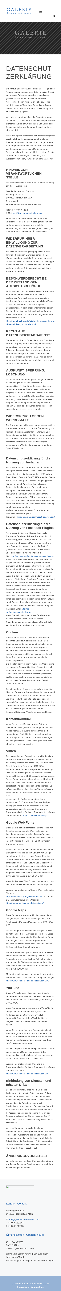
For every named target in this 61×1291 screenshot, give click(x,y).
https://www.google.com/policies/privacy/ (25, 903)
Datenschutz (37, 1287)
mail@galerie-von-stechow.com (27, 213)
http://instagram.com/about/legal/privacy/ (36, 517)
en (40, 11)
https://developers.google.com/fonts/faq (24, 896)
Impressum (23, 1287)
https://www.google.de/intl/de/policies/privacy (27, 1074)
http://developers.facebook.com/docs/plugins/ (32, 556)
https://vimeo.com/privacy (34, 815)
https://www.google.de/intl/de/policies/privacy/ (27, 981)
